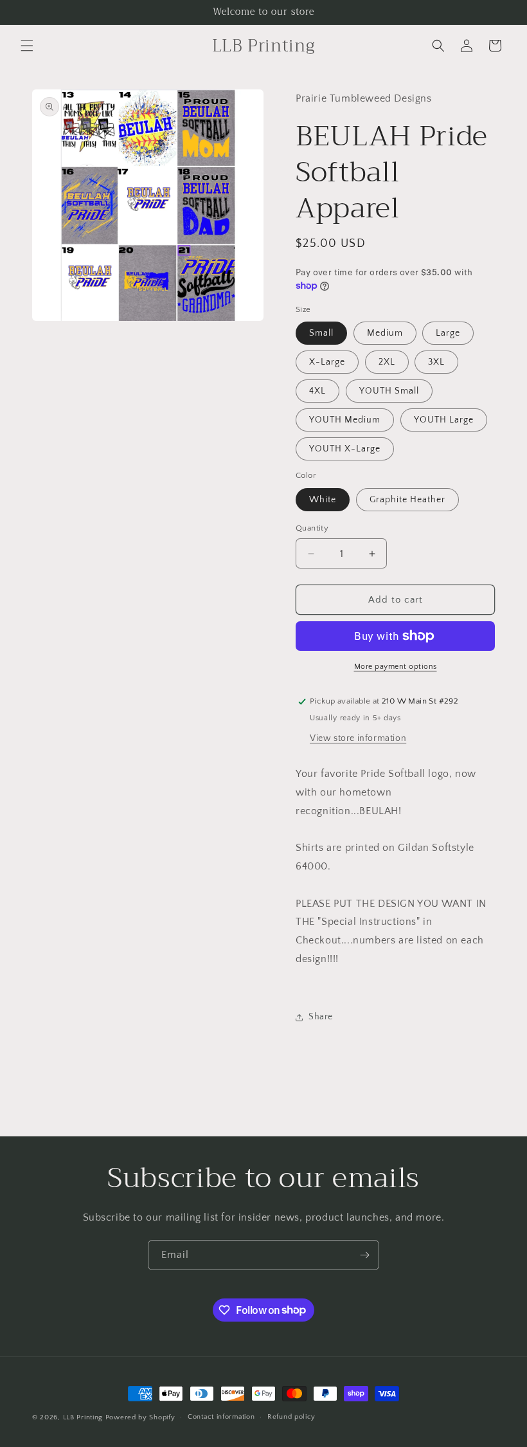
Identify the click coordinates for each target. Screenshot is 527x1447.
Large (448, 333)
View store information (358, 738)
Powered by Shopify (140, 1417)
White (322, 500)
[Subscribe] (364, 1255)
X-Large (327, 362)
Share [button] (320, 1017)
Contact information (221, 1417)
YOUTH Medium (344, 420)
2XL (387, 362)
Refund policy (291, 1417)
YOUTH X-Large (344, 449)
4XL (317, 391)
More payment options (395, 666)
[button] (27, 46)
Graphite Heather (407, 500)
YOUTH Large (444, 420)
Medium (385, 333)
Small (321, 333)
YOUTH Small (389, 391)
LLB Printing (83, 1417)
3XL (436, 362)
